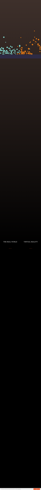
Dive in (10, 248)
